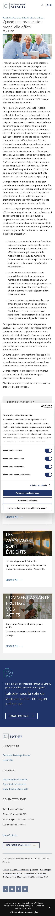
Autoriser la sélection (27, 500)
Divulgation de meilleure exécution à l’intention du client (25, 877)
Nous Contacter (10, 835)
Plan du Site (41, 873)
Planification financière (12, 18)
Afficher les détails (38, 485)
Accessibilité (29, 873)
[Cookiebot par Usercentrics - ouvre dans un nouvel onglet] (41, 406)
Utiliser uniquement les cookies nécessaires (27, 508)
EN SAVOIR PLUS (12, 517)
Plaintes (35, 870)
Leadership (8, 760)
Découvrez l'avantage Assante (16, 755)
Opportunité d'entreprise (14, 784)
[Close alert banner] (49, 907)
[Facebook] (18, 889)
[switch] (48, 459)
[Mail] (25, 889)
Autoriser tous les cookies (27, 493)
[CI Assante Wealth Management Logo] (12, 5)
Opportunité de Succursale (15, 789)
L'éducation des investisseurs (33, 18)
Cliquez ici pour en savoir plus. (24, 912)
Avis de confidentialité (20, 870)
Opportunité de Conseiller (15, 779)
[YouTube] (12, 889)
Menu (49, 5)
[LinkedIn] (5, 889)
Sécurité (6, 870)
